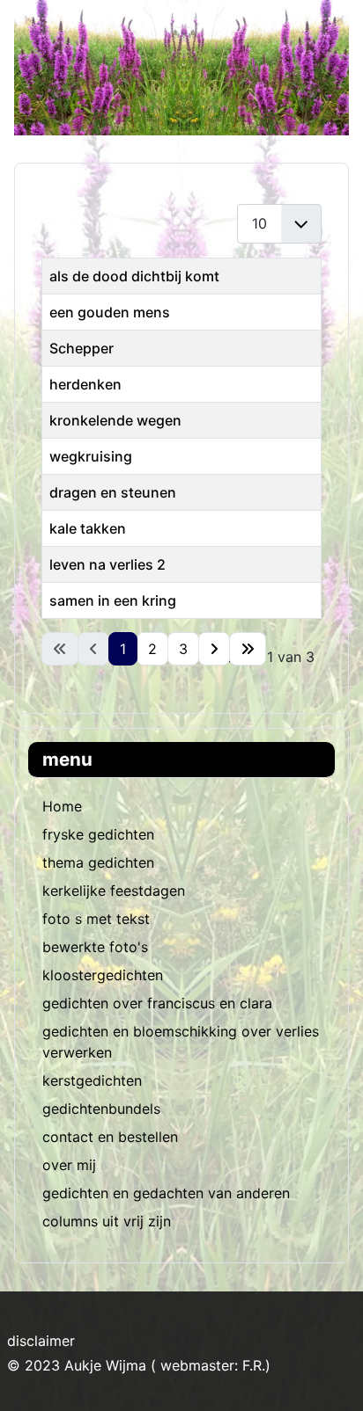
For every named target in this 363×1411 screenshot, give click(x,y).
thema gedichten (98, 862)
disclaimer (41, 1340)
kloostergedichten (102, 975)
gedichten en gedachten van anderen (166, 1193)
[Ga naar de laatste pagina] (247, 648)
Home (62, 806)
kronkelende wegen (115, 420)
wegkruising (90, 456)
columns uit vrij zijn (106, 1221)
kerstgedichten (92, 1080)
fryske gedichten (98, 834)
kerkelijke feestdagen (113, 890)
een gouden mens (109, 312)
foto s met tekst (96, 918)
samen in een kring (112, 600)
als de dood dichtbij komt (134, 276)
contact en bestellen (110, 1137)
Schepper (81, 348)
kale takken (87, 528)
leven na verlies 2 (107, 564)
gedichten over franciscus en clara (157, 1003)
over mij (69, 1165)
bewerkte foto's (95, 947)
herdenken (85, 384)
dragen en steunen (112, 492)
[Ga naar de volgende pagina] (214, 648)
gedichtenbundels (101, 1108)
